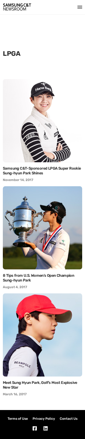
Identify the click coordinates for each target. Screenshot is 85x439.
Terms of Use (18, 419)
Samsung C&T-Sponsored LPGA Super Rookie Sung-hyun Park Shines (42, 170)
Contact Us (68, 419)
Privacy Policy (44, 419)
